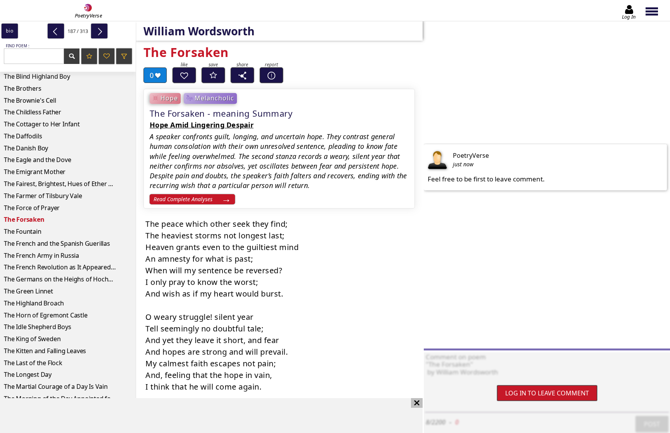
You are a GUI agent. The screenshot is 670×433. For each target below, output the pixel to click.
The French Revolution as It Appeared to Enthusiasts (70, 267)
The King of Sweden (32, 339)
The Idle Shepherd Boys (37, 327)
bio (9, 31)
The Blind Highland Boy (37, 76)
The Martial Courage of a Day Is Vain (56, 386)
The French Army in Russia (41, 255)
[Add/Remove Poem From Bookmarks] (213, 75)
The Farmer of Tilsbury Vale (43, 195)
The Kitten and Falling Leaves (45, 351)
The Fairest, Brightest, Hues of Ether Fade (63, 183)
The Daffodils (23, 136)
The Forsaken (24, 219)
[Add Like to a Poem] (184, 75)
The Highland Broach (34, 303)
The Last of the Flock (33, 363)
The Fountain (22, 231)
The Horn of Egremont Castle (46, 315)
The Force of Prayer (32, 208)
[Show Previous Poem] (56, 31)
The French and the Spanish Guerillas (57, 243)
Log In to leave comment (547, 393)
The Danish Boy (26, 148)
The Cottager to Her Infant (42, 124)
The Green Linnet (28, 291)
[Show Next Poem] (99, 31)
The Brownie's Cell (30, 100)
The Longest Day (28, 374)
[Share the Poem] (242, 75)
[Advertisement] (203, 415)
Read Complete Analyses (183, 199)
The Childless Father (32, 112)
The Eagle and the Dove (37, 159)
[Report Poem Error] (271, 75)
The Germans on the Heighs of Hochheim (63, 279)
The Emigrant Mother (35, 171)
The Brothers (22, 88)
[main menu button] (655, 10)
